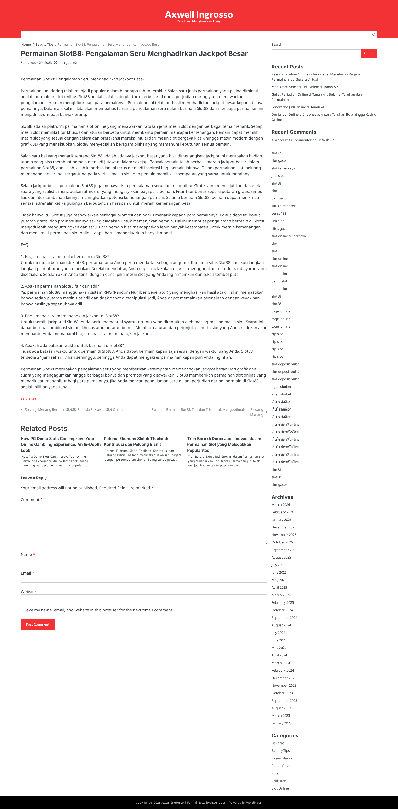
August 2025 (281, 557)
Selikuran (279, 781)
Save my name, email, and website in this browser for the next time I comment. (98, 610)
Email (27, 573)
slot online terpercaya (289, 236)
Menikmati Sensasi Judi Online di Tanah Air (305, 87)
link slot (278, 221)
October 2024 (282, 610)
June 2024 (279, 640)
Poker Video (281, 765)
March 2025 (281, 595)
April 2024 (279, 655)
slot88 (276, 183)
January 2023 (282, 723)
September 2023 (284, 700)
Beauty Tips (28, 398)
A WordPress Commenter (292, 140)
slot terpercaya (283, 168)
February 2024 (283, 670)
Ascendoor (218, 802)
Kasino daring (282, 758)
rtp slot (277, 334)
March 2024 (281, 663)
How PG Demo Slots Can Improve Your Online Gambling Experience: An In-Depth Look (61, 444)
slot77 (276, 153)
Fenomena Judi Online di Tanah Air (298, 107)
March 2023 (281, 715)
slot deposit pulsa (285, 364)
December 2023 (284, 678)
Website (28, 591)
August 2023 (281, 708)
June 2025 (279, 572)
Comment (31, 499)
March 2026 (281, 504)
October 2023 (282, 693)
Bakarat (278, 743)
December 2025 (284, 527)
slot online (280, 258)
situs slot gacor (284, 206)
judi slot (278, 175)
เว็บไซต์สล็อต (281, 401)
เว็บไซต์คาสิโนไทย (285, 424)
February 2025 (283, 602)
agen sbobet (281, 386)
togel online (281, 311)
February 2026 (283, 512)
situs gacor (280, 228)
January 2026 (282, 519)
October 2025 (282, 542)
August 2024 (281, 625)
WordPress (254, 802)
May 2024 (279, 647)
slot (274, 190)
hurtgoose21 (68, 62)
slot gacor (279, 160)
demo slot (279, 273)
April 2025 (279, 587)
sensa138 (279, 213)
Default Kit (325, 140)
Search (277, 44)
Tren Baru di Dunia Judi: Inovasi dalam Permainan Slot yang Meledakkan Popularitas (224, 444)
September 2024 (284, 617)
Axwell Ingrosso (199, 13)
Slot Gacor (280, 198)
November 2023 (284, 685)
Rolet (276, 773)
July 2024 (278, 632)
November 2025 (284, 534)
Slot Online (280, 788)
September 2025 (284, 550)
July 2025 (278, 564)
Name (28, 554)
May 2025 (279, 580)
